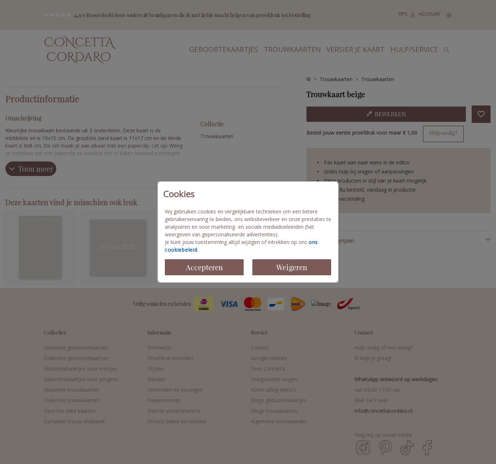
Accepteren (204, 267)
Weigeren (291, 267)
